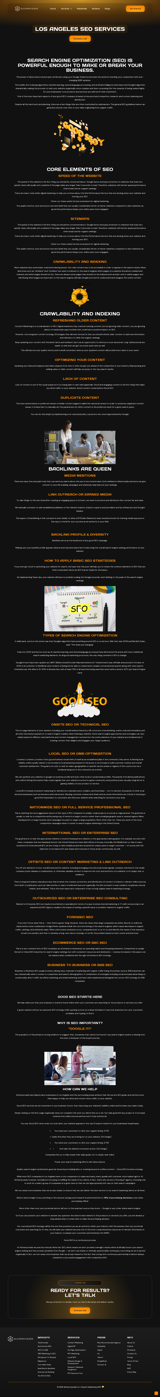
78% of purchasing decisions (118, 1197)
